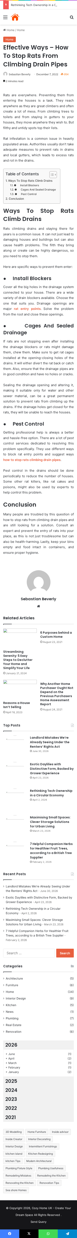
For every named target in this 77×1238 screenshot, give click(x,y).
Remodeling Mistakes (18, 1175)
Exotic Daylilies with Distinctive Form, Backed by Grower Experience (52, 768)
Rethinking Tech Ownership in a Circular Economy (51, 793)
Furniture (12, 985)
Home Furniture (37, 1131)
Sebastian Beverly (20, 74)
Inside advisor (60, 1131)
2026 (11, 1044)
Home (10, 30)
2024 (11, 1090)
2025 (11, 1081)
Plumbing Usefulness (50, 1168)
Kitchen (11, 1005)
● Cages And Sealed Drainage (35, 189)
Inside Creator (14, 1139)
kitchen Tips (13, 1161)
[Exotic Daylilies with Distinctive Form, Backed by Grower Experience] (15, 774)
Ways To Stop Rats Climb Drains (30, 180)
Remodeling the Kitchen (51, 1175)
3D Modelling (14, 1131)
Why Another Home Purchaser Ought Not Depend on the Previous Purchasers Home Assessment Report (56, 694)
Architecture (14, 978)
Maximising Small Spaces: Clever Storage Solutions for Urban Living (50, 821)
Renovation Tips (49, 1182)
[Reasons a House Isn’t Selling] (20, 689)
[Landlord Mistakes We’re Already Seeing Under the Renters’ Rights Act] (15, 747)
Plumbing (12, 1018)
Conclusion (16, 198)
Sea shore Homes (16, 1190)
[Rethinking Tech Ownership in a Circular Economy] (15, 800)
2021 (10, 1117)
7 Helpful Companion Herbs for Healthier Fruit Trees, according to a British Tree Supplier (51, 851)
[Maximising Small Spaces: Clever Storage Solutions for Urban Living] (15, 827)
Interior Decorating (39, 1139)
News (9, 1011)
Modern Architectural (39, 1161)
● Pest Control (25, 194)
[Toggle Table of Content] (51, 174)
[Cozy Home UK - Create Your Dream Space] (28, 17)
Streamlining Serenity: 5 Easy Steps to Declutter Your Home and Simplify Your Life (18, 660)
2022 (11, 1108)
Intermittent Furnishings (43, 1146)
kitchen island (14, 1153)
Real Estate (13, 1025)
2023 (11, 1099)
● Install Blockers (26, 185)
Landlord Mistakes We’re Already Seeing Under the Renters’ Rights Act (50, 742)
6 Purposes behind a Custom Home (56, 634)
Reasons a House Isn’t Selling (16, 705)
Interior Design (16, 998)
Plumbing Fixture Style (19, 1168)
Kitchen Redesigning (40, 1153)
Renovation (13, 1031)
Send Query (38, 1221)
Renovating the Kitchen (20, 1182)
